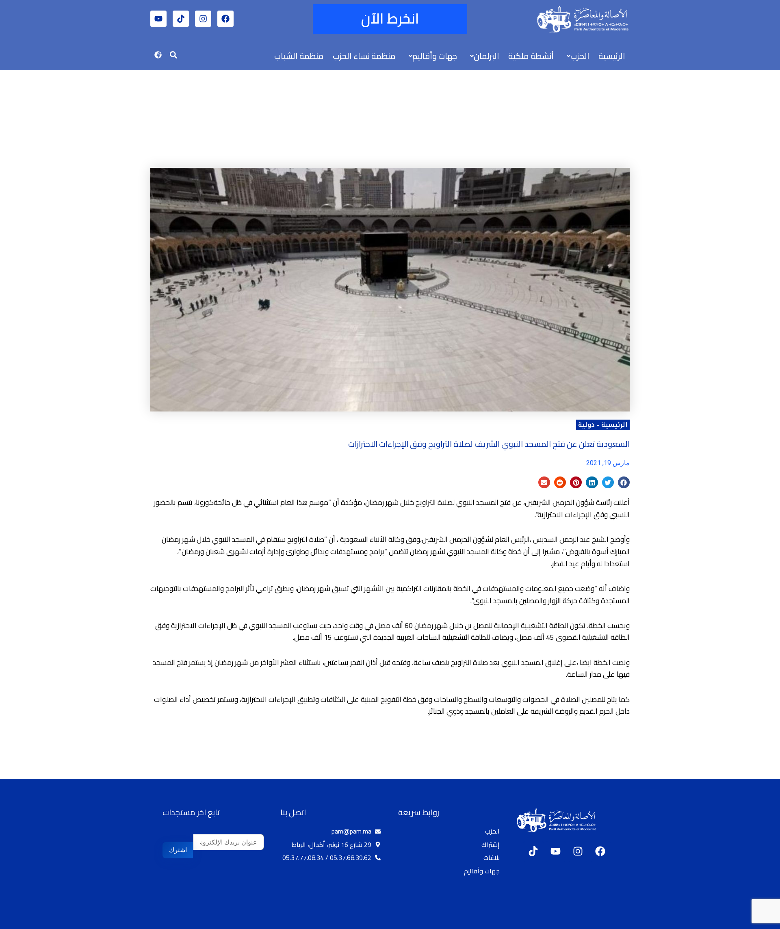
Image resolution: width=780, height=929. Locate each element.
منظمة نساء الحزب (364, 55)
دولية (586, 424)
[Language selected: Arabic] (756, 921)
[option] (760, 922)
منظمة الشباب (299, 55)
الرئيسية (611, 55)
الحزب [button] (579, 55)
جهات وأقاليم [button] (434, 55)
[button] (576, 56)
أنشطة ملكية (531, 55)
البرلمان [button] (486, 55)
